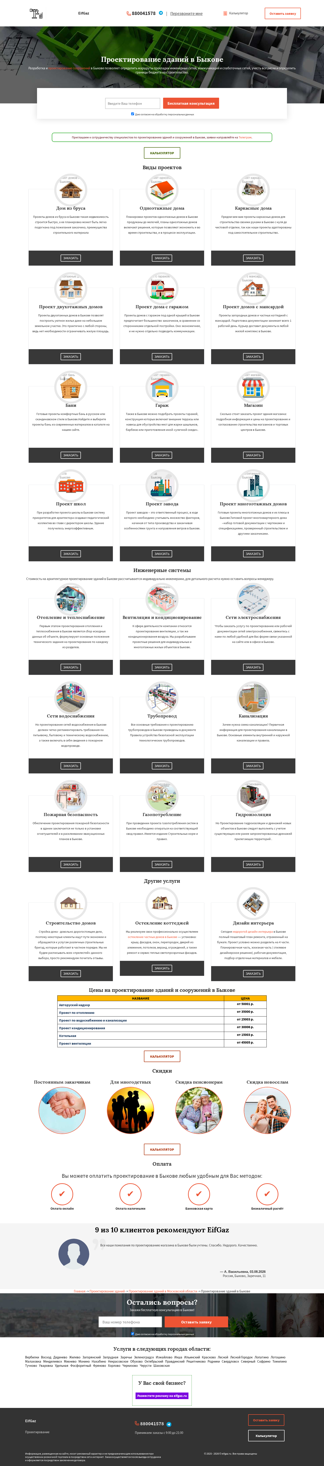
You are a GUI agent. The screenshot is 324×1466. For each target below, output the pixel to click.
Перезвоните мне (186, 13)
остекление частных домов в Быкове (152, 937)
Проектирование (37, 1432)
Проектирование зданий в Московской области (163, 1291)
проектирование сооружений (69, 68)
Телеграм (245, 137)
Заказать (70, 258)
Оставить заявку (283, 13)
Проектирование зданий (107, 1291)
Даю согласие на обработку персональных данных (164, 114)
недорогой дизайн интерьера (253, 932)
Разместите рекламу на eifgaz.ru (162, 1396)
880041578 (144, 13)
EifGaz (30, 1420)
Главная (80, 1291)
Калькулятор (238, 13)
